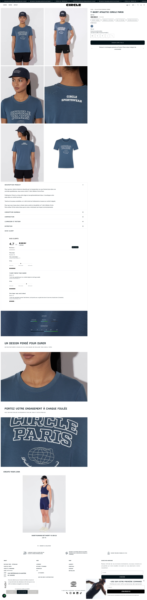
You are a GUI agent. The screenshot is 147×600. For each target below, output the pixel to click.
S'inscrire (122, 577)
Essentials (71, 566)
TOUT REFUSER (32, 592)
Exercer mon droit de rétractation (44, 577)
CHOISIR (11, 592)
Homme (5, 5)
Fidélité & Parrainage (9, 568)
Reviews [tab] (12, 247)
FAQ (37, 570)
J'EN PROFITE (125, 591)
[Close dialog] (143, 580)
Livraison (38, 564)
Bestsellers (72, 570)
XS (92, 35)
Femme (10, 5)
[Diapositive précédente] (91, 48)
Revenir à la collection (45, 545)
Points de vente (7, 566)
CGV (37, 575)
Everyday (71, 568)
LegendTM (71, 564)
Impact (16, 5)
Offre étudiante (40, 572)
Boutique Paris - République (10, 564)
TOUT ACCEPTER (22, 592)
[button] (5, 5)
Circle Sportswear (69, 590)
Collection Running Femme (102, 9)
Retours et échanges (41, 566)
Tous (91, 9)
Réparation (39, 568)
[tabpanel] (43, 277)
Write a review (75, 247)
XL (112, 35)
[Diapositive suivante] (143, 48)
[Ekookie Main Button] (4, 596)
